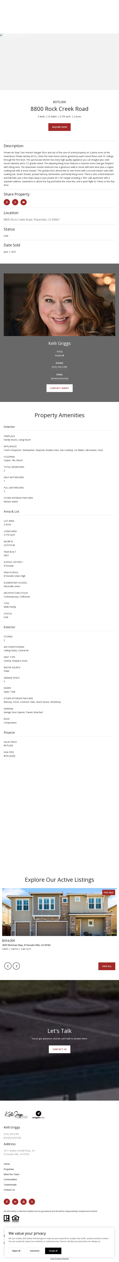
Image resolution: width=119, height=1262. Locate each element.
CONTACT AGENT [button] (59, 388)
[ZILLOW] (23, 1202)
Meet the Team (11, 1174)
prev (7, 966)
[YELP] (32, 1202)
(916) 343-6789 (59, 366)
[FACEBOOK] (7, 1202)
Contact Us (9, 1189)
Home (7, 1163)
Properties (9, 1169)
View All (107, 966)
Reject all (16, 1250)
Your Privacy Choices (59, 1258)
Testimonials (10, 1184)
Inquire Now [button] (59, 127)
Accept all (53, 1250)
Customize (34, 1250)
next (16, 966)
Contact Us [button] (60, 1049)
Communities (10, 1179)
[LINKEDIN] (15, 1202)
